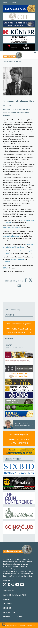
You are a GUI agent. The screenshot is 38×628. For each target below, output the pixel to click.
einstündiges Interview (11, 236)
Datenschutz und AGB (14, 595)
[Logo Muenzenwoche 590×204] (12, 55)
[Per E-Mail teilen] (19, 287)
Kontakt (7, 599)
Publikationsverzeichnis (11, 227)
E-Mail (5, 268)
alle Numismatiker (12, 310)
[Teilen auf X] (30, 281)
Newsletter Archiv (13, 616)
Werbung (8, 603)
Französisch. (7, 262)
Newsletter (9, 612)
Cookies (7, 608)
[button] (3, 624)
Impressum (8, 590)
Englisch (21, 259)
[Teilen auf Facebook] (25, 281)
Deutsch (13, 259)
